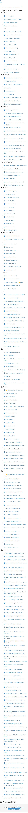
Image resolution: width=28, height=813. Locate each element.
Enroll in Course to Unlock (14, 809)
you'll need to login (19, 807)
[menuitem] (1, 3)
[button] (1, 1)
